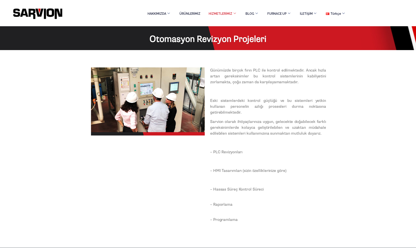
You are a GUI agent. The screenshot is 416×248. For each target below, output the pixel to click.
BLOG (249, 13)
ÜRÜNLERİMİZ (189, 13)
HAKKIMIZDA (157, 13)
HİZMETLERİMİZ (220, 13)
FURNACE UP (277, 13)
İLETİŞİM (306, 13)
